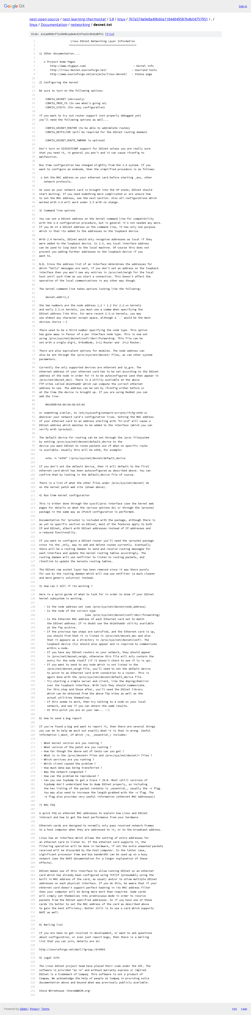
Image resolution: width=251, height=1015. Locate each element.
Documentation (54, 24)
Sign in (243, 6)
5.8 (111, 19)
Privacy (34, 1009)
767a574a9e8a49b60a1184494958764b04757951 (168, 19)
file (110, 34)
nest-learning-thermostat (84, 19)
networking (80, 24)
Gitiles (23, 1009)
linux (121, 19)
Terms (45, 1009)
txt (234, 1008)
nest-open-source (44, 19)
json (244, 1008)
